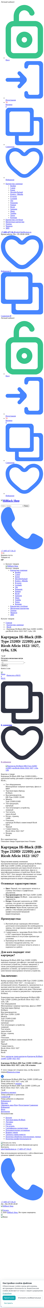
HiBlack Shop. (12, 1212)
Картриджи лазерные (14, 184)
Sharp (12, 211)
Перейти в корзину (8, 1092)
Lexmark (13, 199)
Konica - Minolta (16, 194)
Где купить (10, 1126)
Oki (11, 201)
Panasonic (14, 203)
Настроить (8, 1303)
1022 (14, 1058)
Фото (3, 1109)
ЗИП (7, 228)
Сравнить (5, 1097)
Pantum (13, 205)
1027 (18, 1058)
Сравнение (33, 1105)
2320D (3, 1058)
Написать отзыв (13, 1072)
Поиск (26, 506)
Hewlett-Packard (16, 192)
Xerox (12, 215)
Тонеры (9, 224)
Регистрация (24, 1105)
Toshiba (13, 213)
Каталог (9, 1118)
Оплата (8, 1124)
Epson (12, 190)
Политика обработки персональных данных (23, 1137)
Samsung (13, 209)
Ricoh (12, 207)
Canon (12, 188)
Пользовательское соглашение (18, 1130)
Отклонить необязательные (29, 1298)
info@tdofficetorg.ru (23, 232)
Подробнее (7, 1293)
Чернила (9, 226)
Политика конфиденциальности (18, 1139)
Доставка (9, 1122)
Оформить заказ (7, 1105)
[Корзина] (2, 1219)
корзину (18, 1084)
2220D (9, 1058)
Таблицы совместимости (16, 1135)
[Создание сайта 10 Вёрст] (2, 1215)
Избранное (6, 1101)
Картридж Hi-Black (35, 1056)
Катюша (13, 218)
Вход (16, 1105)
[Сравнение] (22, 1262)
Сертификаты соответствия (17, 1128)
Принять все (9, 1298)
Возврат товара (12, 1132)
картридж (9, 1056)
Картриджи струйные (14, 220)
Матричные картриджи (15, 222)
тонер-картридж (20, 1056)
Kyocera (13, 196)
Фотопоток (5, 1111)
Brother (13, 186)
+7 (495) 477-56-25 (8, 551)
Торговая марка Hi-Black (15, 1120)
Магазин (4, 1103)
